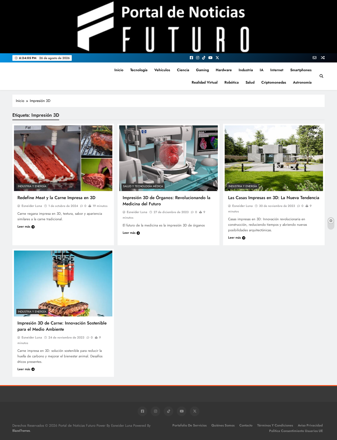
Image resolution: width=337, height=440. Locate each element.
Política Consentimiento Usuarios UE (296, 431)
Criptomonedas (273, 82)
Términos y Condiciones (275, 425)
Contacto (245, 425)
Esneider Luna (32, 205)
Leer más (23, 226)
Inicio (118, 70)
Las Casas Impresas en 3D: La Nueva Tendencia (273, 198)
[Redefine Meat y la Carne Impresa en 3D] (63, 158)
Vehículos (162, 70)
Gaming (202, 70)
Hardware (224, 70)
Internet (276, 70)
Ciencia (183, 70)
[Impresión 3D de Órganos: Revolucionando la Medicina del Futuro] (168, 158)
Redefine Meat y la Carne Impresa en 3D (56, 198)
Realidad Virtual (205, 82)
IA (261, 70)
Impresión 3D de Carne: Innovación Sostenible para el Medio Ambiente (62, 326)
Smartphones (301, 70)
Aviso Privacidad (310, 425)
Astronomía (302, 82)
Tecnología (138, 70)
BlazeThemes (21, 430)
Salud (250, 82)
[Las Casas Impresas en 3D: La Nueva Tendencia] (274, 158)
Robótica (231, 82)
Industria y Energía (32, 186)
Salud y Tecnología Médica (143, 186)
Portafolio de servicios (189, 425)
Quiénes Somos (223, 425)
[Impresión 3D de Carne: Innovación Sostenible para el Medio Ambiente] (63, 283)
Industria (246, 70)
